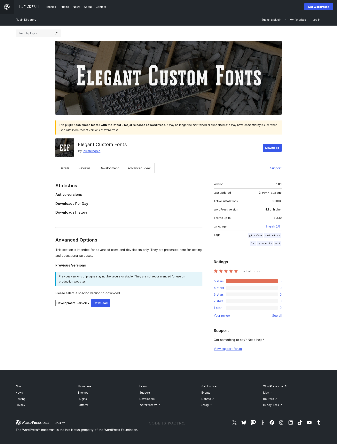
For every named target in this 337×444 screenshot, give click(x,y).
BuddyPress (272, 405)
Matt (267, 392)
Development (109, 168)
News (19, 392)
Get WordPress (318, 6)
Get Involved (209, 386)
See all (277, 315)
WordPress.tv (149, 405)
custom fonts (272, 235)
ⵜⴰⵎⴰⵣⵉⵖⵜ (60, 423)
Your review (222, 315)
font (253, 243)
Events (205, 392)
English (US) (274, 226)
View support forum (228, 349)
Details (64, 168)
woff (277, 243)
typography (265, 243)
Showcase (84, 386)
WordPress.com (275, 386)
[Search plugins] (57, 33)
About (19, 386)
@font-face (255, 235)
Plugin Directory (26, 19)
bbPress (270, 398)
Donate (207, 398)
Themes (83, 392)
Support (276, 168)
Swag (206, 405)
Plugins (82, 398)
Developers (147, 398)
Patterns (83, 405)
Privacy (20, 405)
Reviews (84, 168)
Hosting (21, 398)
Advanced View (139, 168)
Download (272, 147)
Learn (143, 386)
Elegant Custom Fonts (102, 144)
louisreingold (91, 151)
